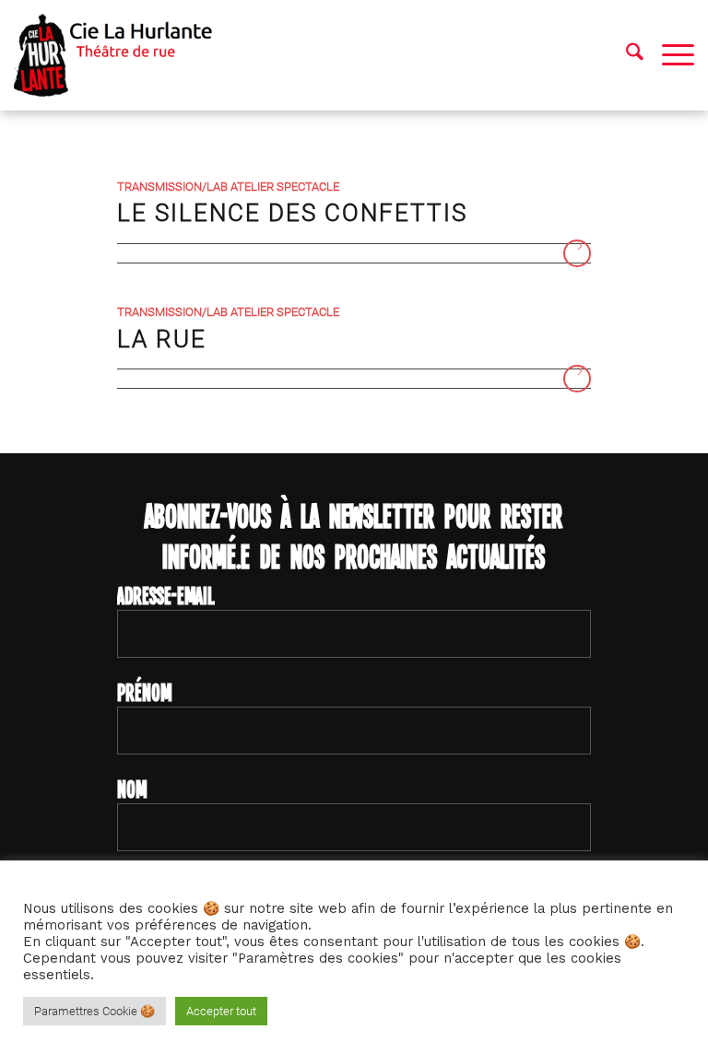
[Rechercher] (625, 55)
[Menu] (668, 55)
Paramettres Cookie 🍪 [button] (94, 1011)
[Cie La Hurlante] (122, 55)
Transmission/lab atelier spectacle (228, 186)
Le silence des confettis (292, 213)
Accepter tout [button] (221, 1011)
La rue (161, 339)
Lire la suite (577, 253)
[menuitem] (625, 55)
